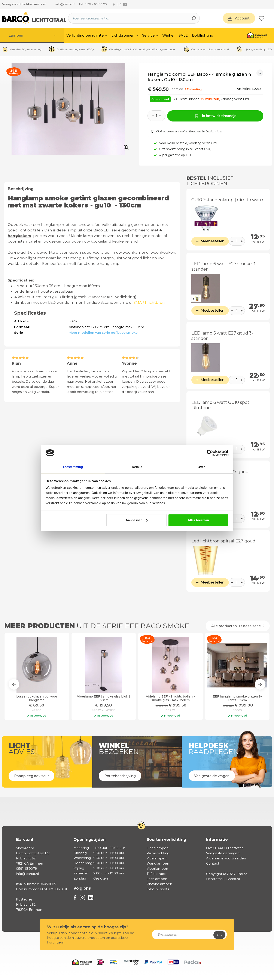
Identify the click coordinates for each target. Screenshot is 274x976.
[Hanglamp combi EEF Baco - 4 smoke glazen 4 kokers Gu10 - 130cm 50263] (68, 109)
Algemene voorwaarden (226, 858)
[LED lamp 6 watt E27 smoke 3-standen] (205, 288)
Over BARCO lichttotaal (225, 848)
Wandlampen (158, 863)
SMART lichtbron (150, 302)
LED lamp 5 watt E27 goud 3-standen (222, 335)
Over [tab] (201, 467)
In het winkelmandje (219, 116)
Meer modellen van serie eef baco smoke (103, 332)
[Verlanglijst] (261, 18)
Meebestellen (212, 241)
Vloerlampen (157, 868)
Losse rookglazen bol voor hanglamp (36, 698)
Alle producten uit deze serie (236, 626)
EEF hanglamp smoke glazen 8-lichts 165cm (237, 698)
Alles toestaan (198, 520)
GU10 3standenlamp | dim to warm (228, 199)
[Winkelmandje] (266, 18)
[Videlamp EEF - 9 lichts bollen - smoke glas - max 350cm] (170, 665)
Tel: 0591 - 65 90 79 (93, 4)
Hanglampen (157, 848)
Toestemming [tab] (73, 467)
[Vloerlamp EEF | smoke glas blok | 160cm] (103, 665)
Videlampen (157, 858)
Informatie (217, 839)
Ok (219, 935)
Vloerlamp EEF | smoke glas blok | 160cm (103, 698)
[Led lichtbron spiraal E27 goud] (205, 560)
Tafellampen (157, 874)
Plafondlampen (159, 884)
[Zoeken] (194, 18)
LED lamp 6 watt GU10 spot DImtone (220, 405)
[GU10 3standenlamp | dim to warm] (205, 219)
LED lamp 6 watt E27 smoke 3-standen (224, 266)
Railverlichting (158, 853)
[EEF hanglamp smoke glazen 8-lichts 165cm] (237, 665)
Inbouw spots (158, 889)
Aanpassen (134, 520)
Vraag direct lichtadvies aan (24, 4)
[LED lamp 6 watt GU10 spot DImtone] (205, 427)
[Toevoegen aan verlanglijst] (259, 73)
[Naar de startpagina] (34, 18)
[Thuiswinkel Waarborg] (257, 35)
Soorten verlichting (166, 839)
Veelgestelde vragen (223, 853)
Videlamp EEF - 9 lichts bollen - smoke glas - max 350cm (170, 698)
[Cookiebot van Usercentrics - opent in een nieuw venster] (210, 453)
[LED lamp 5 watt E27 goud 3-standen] (205, 357)
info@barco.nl (65, 4)
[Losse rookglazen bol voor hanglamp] (36, 665)
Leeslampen (157, 879)
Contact (212, 863)
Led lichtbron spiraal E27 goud (223, 541)
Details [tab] (137, 467)
